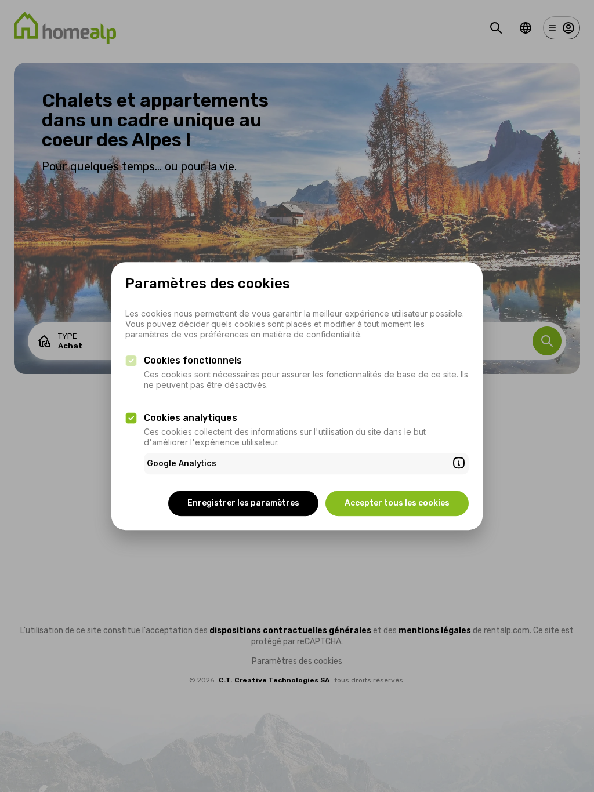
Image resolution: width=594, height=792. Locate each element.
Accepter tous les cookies (397, 503)
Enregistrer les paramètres (243, 503)
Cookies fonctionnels (193, 360)
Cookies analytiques (190, 417)
